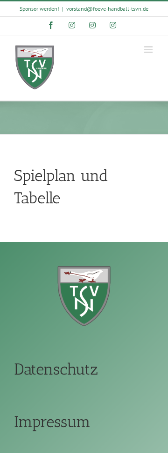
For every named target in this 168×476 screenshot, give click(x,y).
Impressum (52, 421)
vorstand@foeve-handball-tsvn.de (107, 8)
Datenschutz (56, 369)
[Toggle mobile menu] (149, 49)
